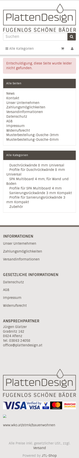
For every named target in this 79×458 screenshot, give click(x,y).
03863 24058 (19, 340)
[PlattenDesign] (39, 18)
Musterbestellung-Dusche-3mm (32, 135)
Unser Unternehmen (23, 103)
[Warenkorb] (62, 48)
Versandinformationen (24, 112)
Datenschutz (16, 116)
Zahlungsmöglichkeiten (25, 107)
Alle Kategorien (21, 49)
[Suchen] (71, 36)
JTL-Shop (49, 456)
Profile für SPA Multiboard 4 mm (35, 188)
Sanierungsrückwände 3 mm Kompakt (40, 193)
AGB (9, 121)
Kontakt (12, 98)
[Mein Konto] (72, 48)
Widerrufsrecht (18, 130)
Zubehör (15, 207)
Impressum (15, 126)
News (10, 93)
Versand (39, 448)
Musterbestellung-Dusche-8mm (32, 140)
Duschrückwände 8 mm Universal (36, 165)
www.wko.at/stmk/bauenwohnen (29, 425)
